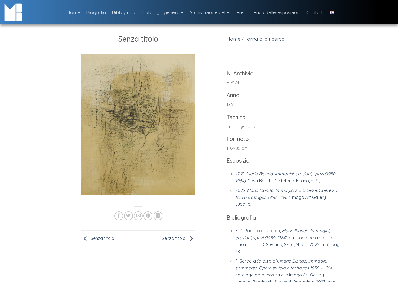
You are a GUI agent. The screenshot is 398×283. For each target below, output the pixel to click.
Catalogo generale (162, 12)
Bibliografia (124, 12)
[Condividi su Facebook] (118, 215)
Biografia (96, 12)
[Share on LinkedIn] (158, 215)
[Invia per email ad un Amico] (138, 215)
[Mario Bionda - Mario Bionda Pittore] (31, 12)
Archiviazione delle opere (216, 12)
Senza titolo (102, 238)
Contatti (315, 12)
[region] (284, 176)
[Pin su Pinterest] (147, 215)
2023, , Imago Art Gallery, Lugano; (286, 197)
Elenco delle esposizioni (275, 12)
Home (73, 12)
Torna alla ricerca (265, 39)
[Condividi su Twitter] (128, 215)
